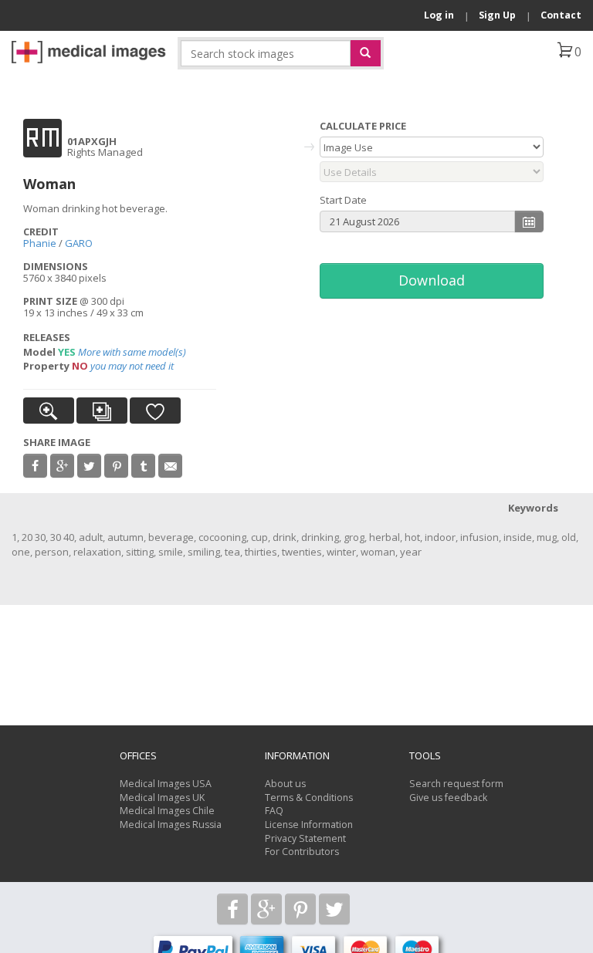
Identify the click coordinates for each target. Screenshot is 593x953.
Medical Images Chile (167, 810)
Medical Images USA (166, 783)
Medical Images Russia (171, 824)
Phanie (39, 243)
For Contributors (302, 851)
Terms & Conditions (309, 797)
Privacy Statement (305, 838)
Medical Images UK (162, 797)
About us (285, 783)
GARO (79, 243)
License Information (309, 824)
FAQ (274, 810)
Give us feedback (448, 797)
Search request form (456, 783)
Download (431, 280)
